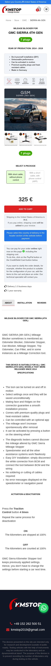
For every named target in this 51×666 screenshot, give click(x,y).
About (8, 303)
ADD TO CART (25, 209)
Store (16, 20)
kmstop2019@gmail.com (27, 629)
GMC (24, 20)
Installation (24, 303)
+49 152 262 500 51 (27, 623)
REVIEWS (41, 303)
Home (8, 20)
